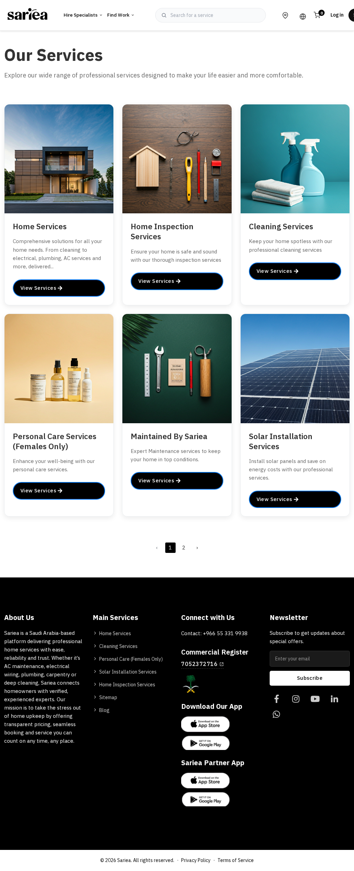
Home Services (115, 633)
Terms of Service (235, 860)
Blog (104, 710)
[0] (276, 699)
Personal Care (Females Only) (131, 659)
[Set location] (285, 15)
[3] (334, 699)
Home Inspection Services (127, 684)
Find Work (118, 15)
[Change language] (301, 15)
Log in (337, 15)
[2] (315, 699)
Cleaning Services (118, 646)
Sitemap (108, 697)
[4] (276, 715)
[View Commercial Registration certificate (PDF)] (191, 684)
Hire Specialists (80, 15)
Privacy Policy (196, 860)
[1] (296, 699)
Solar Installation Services (128, 672)
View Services (39, 288)
